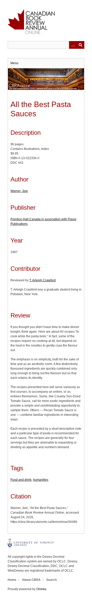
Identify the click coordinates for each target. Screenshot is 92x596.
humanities (40, 480)
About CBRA (31, 580)
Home (12, 580)
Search (51, 580)
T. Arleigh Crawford (42, 280)
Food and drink (20, 480)
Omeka (41, 589)
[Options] (73, 45)
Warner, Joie (19, 191)
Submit (80, 45)
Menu (14, 63)
